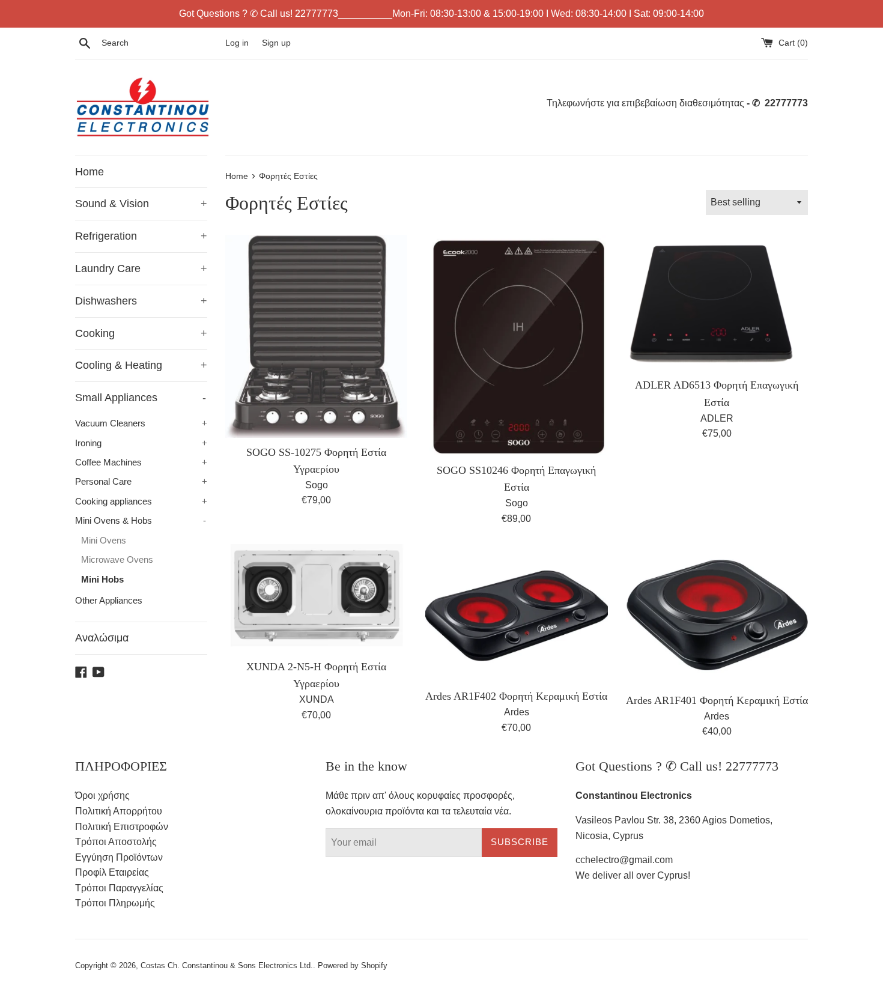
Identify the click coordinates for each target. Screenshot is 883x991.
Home (89, 172)
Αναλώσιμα (102, 638)
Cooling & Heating (141, 365)
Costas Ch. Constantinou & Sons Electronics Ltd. (227, 965)
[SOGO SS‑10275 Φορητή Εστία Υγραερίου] (316, 336)
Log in (237, 42)
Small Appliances (140, 398)
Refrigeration (141, 236)
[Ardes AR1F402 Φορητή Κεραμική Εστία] (516, 612)
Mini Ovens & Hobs (140, 520)
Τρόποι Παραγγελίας (119, 888)
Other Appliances (108, 600)
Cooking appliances (141, 501)
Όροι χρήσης (102, 795)
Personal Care (141, 481)
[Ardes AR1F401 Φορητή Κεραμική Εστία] (717, 614)
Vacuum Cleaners (141, 423)
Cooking (141, 333)
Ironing (141, 443)
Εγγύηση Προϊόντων (119, 857)
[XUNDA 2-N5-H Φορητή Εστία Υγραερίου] (316, 598)
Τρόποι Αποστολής (116, 842)
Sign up (276, 42)
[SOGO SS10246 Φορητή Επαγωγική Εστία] (516, 345)
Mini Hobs (102, 579)
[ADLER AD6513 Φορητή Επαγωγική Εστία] (717, 303)
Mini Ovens (103, 540)
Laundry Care (141, 268)
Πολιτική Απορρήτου (118, 811)
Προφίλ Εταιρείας (112, 872)
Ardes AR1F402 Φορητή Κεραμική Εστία (516, 696)
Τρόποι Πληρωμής (115, 903)
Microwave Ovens (117, 559)
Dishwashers (141, 301)
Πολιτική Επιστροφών (121, 827)
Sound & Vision (141, 204)
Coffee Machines (141, 462)
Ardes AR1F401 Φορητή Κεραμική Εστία (717, 700)
